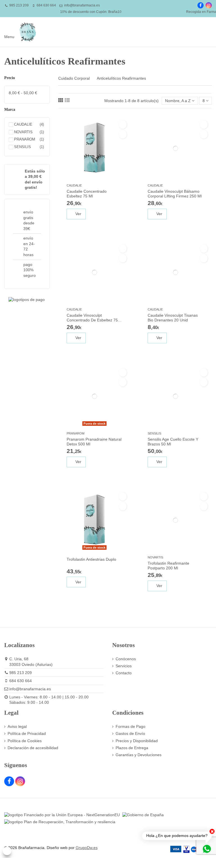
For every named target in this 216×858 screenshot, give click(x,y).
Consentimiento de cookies (7, 851)
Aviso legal (17, 726)
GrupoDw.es (87, 847)
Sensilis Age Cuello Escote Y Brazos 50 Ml (173, 441)
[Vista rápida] (123, 134)
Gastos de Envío (130, 733)
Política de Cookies (25, 741)
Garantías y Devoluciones (138, 755)
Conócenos (126, 659)
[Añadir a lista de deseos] (123, 124)
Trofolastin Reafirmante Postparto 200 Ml (168, 565)
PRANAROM (75, 433)
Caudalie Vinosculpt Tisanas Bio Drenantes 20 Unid (173, 317)
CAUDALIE (74, 185)
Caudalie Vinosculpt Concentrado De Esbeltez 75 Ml (92, 318)
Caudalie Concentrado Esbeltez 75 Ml (87, 193)
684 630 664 (46, 5)
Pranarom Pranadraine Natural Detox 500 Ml (94, 441)
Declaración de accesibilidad (33, 748)
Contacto (124, 673)
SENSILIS (154, 433)
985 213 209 (19, 5)
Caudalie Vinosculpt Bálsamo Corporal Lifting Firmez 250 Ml (175, 193)
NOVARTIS (155, 557)
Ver (77, 213)
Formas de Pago (130, 726)
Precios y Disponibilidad (137, 741)
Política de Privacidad (27, 733)
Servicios (124, 666)
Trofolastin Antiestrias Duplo (91, 559)
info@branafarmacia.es (82, 5)
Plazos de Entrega (132, 748)
